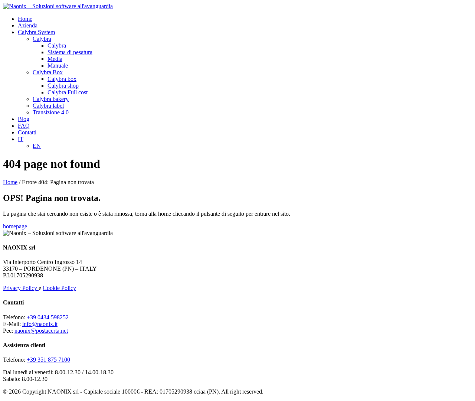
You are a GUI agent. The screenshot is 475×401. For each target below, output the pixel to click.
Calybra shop (63, 85)
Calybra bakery (51, 99)
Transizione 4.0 (51, 112)
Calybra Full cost (68, 92)
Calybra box (62, 79)
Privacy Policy (21, 288)
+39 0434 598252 (48, 317)
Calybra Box (48, 72)
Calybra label (48, 105)
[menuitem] (20, 139)
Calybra (42, 39)
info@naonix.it (40, 324)
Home (25, 19)
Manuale (58, 65)
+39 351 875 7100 (48, 359)
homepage (15, 226)
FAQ (24, 126)
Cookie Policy (59, 288)
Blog (23, 119)
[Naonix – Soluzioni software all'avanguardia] (58, 6)
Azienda (27, 25)
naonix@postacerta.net (41, 330)
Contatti (27, 132)
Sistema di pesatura (70, 52)
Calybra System (36, 32)
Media (55, 59)
